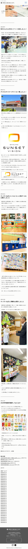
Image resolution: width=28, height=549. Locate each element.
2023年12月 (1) (4, 494)
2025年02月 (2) (4, 482)
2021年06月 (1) (4, 518)
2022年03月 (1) (4, 510)
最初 (1, 451)
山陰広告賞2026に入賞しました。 (7, 461)
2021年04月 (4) (4, 522)
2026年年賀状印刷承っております (7, 464)
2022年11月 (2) (4, 503)
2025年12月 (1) (4, 476)
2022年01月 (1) (4, 512)
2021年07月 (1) (4, 517)
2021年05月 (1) (4, 520)
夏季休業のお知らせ (5, 459)
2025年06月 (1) (4, 481)
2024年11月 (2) (4, 486)
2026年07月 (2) (4, 472)
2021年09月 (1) (4, 515)
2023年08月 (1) (4, 498)
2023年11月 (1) (4, 496)
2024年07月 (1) (4, 491)
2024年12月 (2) (4, 484)
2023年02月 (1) (4, 500)
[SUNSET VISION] (14, 176)
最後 (13, 451)
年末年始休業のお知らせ (5, 463)
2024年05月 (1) (4, 493)
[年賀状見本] (14, 430)
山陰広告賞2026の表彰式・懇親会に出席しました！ (11, 457)
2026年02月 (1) (4, 474)
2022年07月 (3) (4, 506)
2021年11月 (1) (4, 513)
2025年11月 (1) (4, 477)
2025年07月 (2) (4, 479)
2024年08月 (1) (4, 489)
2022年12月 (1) (4, 501)
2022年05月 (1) (4, 508)
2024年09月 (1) (4, 488)
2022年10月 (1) (4, 505)
